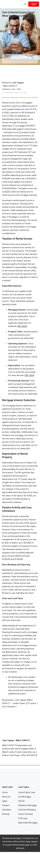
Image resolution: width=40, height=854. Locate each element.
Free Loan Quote (34, 4)
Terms (28, 842)
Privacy (34, 842)
